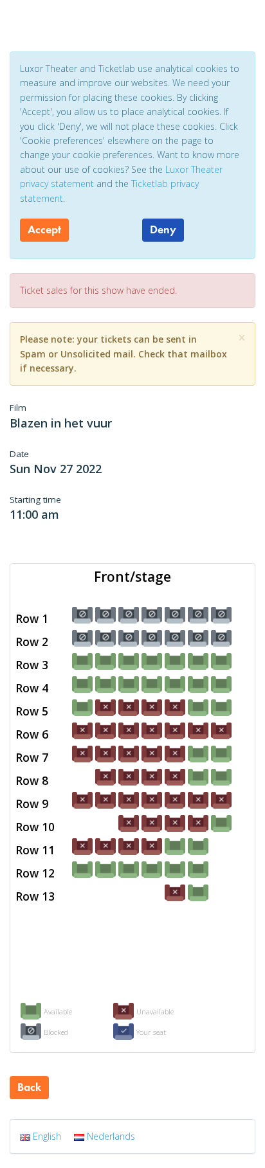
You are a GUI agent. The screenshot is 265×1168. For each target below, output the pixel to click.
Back (29, 1087)
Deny (163, 229)
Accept (44, 229)
